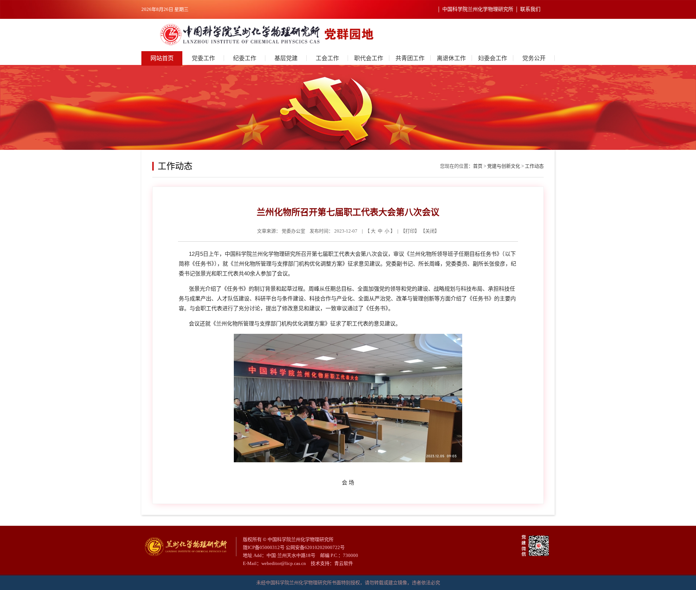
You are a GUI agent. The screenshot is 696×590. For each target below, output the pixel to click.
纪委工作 (244, 58)
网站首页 (162, 58)
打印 (410, 231)
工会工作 (327, 58)
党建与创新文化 (503, 166)
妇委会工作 (492, 58)
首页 (477, 166)
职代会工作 (368, 58)
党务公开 (534, 58)
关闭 (430, 231)
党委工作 (203, 58)
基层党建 (286, 58)
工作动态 (534, 166)
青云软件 (343, 563)
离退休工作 (451, 58)
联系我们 (530, 9)
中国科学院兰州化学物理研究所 (477, 9)
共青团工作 (409, 58)
